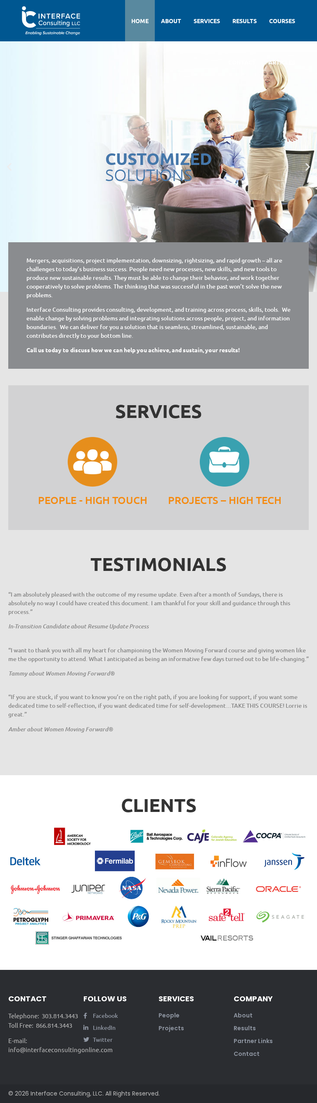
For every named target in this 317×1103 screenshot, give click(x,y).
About (171, 20)
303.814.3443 (59, 1015)
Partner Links (253, 1041)
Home (140, 20)
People (169, 1015)
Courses (282, 20)
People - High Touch (92, 499)
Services (207, 20)
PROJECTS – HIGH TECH (225, 499)
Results (244, 20)
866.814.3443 (53, 1025)
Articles (281, 62)
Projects (171, 1028)
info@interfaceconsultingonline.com (60, 1049)
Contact (242, 62)
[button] (9, 166)
